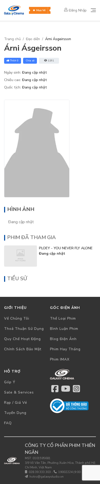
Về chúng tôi (16, 318)
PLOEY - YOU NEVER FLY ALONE (66, 248)
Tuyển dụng (15, 412)
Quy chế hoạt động (22, 338)
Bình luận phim (64, 328)
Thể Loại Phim (63, 318)
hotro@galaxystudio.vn (46, 477)
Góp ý (9, 382)
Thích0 (14, 60)
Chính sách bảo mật (22, 349)
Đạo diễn (33, 39)
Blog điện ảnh (63, 338)
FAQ (8, 423)
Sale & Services (19, 392)
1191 (51, 60)
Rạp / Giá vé (15, 402)
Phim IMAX (59, 359)
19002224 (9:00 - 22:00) (75, 472)
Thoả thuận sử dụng (24, 328)
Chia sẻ (30, 60)
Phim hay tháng (65, 349)
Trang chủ (12, 39)
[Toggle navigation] (93, 10)
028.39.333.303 (40, 472)
